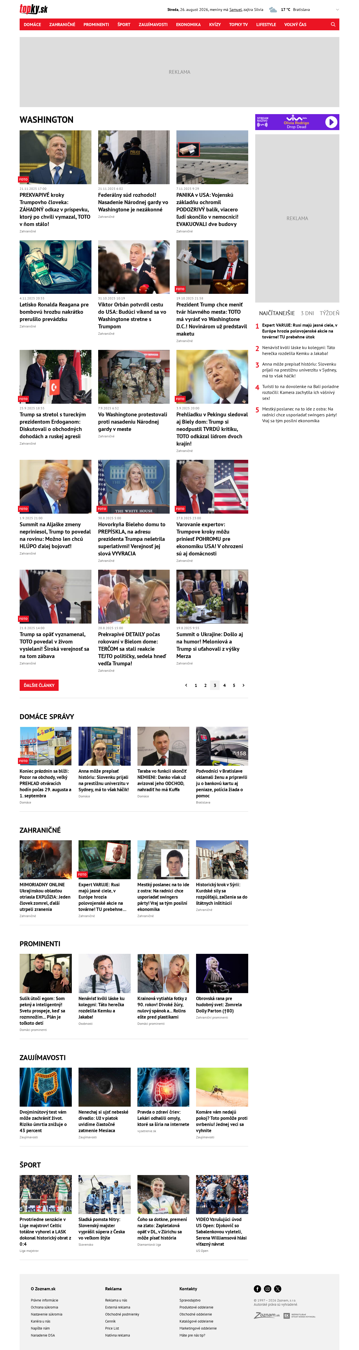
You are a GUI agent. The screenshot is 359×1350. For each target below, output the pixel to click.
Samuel (235, 9)
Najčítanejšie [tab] (277, 313)
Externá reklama (117, 1307)
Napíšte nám (40, 1328)
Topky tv (238, 24)
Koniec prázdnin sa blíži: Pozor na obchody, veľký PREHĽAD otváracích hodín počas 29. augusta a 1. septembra (45, 783)
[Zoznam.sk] (269, 1317)
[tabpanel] (297, 373)
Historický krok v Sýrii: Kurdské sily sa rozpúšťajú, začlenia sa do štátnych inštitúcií (221, 893)
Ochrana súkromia (44, 1307)
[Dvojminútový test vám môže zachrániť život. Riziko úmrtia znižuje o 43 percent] (46, 1087)
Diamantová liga (149, 1244)
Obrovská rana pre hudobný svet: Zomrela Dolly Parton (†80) (219, 1004)
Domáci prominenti (33, 1030)
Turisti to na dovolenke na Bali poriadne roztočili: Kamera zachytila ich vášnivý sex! (300, 392)
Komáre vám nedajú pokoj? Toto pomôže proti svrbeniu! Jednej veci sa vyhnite (222, 1121)
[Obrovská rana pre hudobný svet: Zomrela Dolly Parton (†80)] (222, 973)
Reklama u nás (116, 1300)
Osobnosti (86, 1023)
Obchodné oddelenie (196, 1314)
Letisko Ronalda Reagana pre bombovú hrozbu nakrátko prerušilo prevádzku (54, 312)
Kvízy (215, 24)
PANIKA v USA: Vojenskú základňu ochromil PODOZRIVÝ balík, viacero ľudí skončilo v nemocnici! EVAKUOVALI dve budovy (207, 209)
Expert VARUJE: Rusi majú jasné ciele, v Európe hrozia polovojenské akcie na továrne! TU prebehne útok (101, 896)
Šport (124, 24)
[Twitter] (277, 1289)
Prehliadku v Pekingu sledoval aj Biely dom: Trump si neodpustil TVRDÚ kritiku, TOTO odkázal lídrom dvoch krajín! (212, 429)
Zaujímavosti (153, 24)
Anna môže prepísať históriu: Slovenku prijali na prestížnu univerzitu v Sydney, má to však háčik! (104, 780)
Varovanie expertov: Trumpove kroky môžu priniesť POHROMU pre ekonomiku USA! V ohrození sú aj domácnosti (209, 539)
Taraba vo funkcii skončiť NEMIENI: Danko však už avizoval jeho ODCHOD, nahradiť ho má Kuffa (162, 780)
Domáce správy (47, 716)
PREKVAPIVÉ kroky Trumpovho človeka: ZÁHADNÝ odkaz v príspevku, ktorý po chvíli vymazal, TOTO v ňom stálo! (55, 209)
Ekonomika (188, 24)
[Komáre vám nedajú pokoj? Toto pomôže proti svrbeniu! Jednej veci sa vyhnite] (222, 1087)
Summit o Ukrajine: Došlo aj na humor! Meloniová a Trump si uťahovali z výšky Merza (209, 645)
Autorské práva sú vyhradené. (276, 1304)
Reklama (113, 1288)
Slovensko (86, 1244)
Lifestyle (266, 24)
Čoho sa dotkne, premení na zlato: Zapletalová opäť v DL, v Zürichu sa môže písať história (162, 1228)
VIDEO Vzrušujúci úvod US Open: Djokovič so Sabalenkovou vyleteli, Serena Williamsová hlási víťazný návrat (221, 1231)
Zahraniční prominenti (212, 1017)
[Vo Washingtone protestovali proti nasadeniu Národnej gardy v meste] (134, 377)
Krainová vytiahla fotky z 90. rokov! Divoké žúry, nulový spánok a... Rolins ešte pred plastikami (162, 1007)
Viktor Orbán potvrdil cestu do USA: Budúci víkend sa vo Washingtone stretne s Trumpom (132, 315)
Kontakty (188, 1288)
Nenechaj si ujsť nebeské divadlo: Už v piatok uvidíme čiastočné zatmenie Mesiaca (103, 1121)
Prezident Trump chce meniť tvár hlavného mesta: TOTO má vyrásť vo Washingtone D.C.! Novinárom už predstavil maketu (211, 319)
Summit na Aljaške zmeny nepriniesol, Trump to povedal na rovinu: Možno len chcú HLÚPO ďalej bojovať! (55, 535)
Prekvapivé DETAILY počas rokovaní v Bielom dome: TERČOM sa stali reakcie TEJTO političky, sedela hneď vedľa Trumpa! (132, 649)
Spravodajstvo (190, 1300)
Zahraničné (62, 24)
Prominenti (96, 24)
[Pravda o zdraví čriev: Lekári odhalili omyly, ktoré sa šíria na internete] (163, 1087)
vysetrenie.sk (146, 1131)
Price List (112, 1328)
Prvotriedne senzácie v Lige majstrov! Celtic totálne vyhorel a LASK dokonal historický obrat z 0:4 (45, 1231)
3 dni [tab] (307, 313)
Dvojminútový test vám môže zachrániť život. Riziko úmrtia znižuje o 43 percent (43, 1121)
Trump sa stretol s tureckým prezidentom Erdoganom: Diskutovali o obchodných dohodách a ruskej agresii (53, 425)
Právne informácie (44, 1300)
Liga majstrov (29, 1251)
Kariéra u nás (40, 1321)
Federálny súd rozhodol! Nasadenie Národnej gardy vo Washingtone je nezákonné (133, 202)
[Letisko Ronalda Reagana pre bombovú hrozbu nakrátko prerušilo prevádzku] (55, 267)
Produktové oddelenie (196, 1307)
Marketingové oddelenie (198, 1328)
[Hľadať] (333, 24)
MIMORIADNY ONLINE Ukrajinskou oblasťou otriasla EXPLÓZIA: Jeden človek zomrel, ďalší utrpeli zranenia (45, 896)
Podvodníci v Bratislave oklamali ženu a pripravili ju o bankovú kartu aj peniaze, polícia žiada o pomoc (221, 783)
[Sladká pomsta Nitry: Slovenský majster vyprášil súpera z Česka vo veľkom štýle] (105, 1194)
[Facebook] (257, 1289)
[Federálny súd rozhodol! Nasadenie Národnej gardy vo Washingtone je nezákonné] (134, 157)
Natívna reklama (117, 1335)
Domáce (32, 24)
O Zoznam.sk (43, 1288)
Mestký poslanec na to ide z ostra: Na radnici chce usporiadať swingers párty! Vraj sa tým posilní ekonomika (163, 896)
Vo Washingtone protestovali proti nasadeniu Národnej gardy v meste (132, 422)
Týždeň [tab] (329, 313)
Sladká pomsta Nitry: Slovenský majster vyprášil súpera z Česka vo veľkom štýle (102, 1228)
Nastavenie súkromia (46, 1314)
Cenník (110, 1321)
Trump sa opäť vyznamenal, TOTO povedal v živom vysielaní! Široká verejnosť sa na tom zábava (54, 645)
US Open (202, 1251)
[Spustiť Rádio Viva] (296, 118)
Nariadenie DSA (43, 1335)
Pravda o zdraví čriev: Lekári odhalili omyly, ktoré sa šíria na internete (163, 1118)
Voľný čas (295, 24)
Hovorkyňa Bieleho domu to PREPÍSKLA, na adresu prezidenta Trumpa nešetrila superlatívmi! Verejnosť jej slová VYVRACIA (131, 539)
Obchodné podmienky (122, 1314)
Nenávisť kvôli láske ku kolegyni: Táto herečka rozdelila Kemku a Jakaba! (102, 1007)
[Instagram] (267, 1289)
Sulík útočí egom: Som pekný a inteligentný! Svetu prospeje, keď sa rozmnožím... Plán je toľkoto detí (42, 1010)
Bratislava (203, 802)
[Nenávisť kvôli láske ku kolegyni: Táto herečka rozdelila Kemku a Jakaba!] (105, 973)
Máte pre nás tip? (192, 1335)
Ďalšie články (39, 685)
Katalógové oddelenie (196, 1321)
